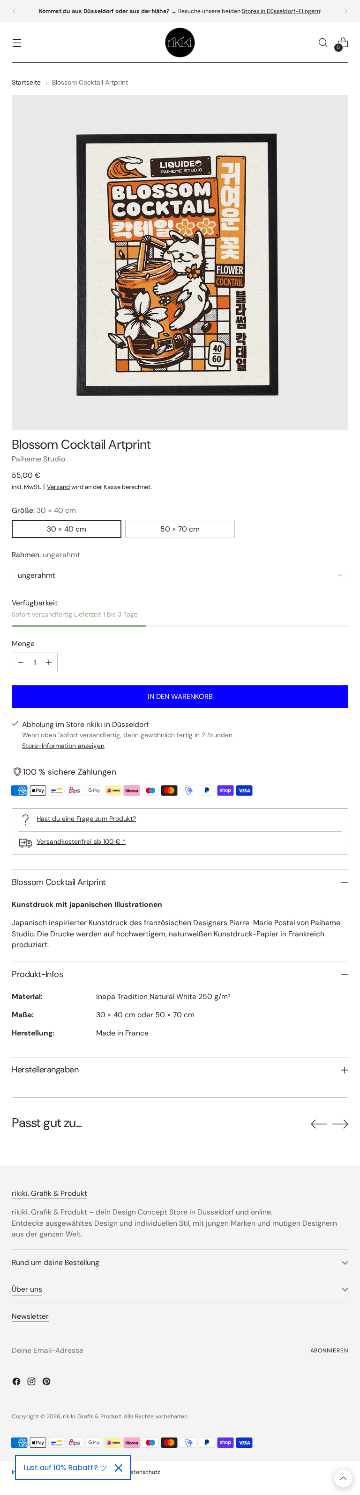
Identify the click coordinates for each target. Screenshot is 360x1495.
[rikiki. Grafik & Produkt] (180, 42)
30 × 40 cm (66, 529)
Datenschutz (143, 1472)
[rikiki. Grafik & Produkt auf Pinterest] (47, 1383)
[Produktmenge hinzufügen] (48, 662)
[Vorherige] (14, 11)
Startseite (26, 82)
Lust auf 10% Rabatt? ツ (65, 1467)
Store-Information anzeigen (63, 745)
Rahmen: (46, 555)
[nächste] (346, 11)
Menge (23, 643)
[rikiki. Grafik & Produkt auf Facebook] (17, 1383)
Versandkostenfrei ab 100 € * (81, 841)
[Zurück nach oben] (343, 1478)
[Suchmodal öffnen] (323, 42)
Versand (58, 487)
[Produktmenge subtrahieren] (20, 662)
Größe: (44, 510)
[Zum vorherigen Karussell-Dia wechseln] (319, 1124)
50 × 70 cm (180, 529)
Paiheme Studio (38, 459)
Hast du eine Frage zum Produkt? (86, 818)
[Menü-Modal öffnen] (16, 42)
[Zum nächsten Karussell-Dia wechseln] (340, 1124)
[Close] (118, 1468)
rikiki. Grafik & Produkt (92, 1416)
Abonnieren (329, 1350)
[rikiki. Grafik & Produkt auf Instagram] (32, 1383)
